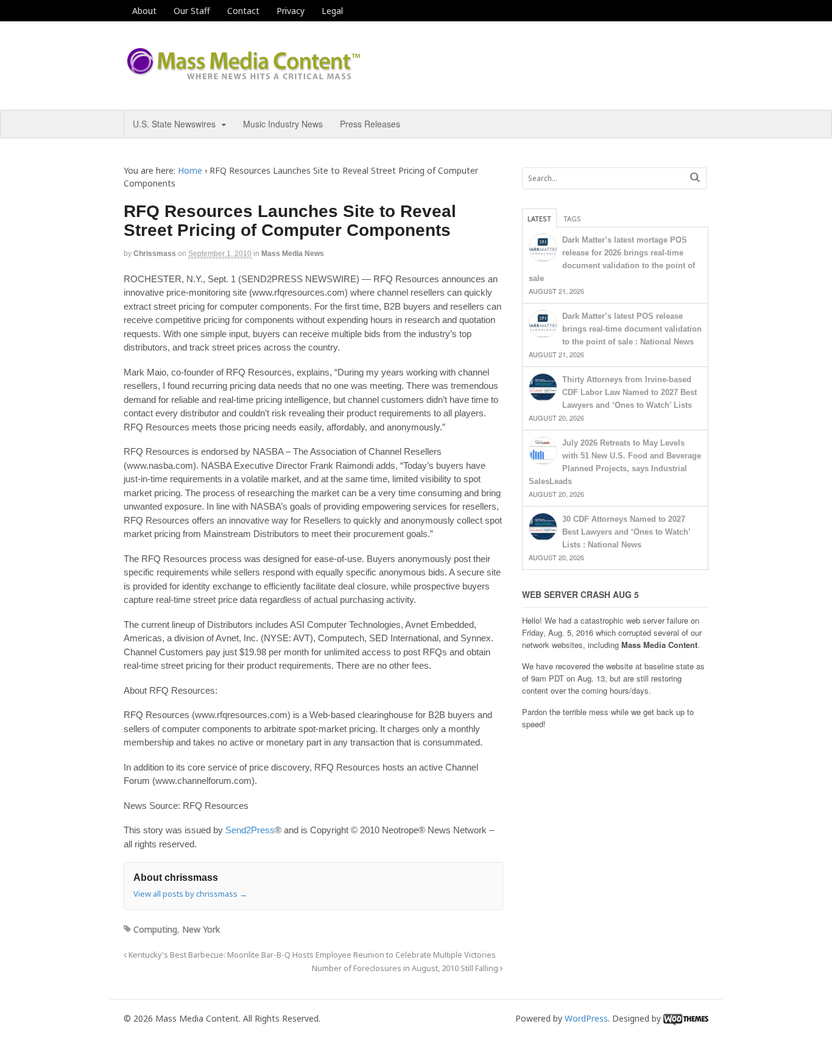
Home (190, 170)
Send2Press (250, 830)
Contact (243, 10)
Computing (155, 929)
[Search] (695, 177)
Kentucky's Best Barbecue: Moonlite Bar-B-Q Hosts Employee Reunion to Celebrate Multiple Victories (311, 955)
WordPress (586, 1018)
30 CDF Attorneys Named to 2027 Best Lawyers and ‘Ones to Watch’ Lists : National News (626, 531)
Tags (572, 218)
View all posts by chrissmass (190, 893)
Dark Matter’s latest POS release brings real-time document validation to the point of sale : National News (632, 328)
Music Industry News (283, 124)
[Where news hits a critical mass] (245, 76)
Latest (539, 218)
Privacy (291, 10)
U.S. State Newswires (174, 124)
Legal (332, 10)
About (144, 10)
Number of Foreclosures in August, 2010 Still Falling (406, 968)
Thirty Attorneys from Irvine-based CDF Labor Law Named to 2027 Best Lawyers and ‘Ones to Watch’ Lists (629, 392)
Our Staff (192, 10)
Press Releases (370, 124)
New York (201, 929)
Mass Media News (292, 253)
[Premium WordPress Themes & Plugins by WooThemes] (685, 1018)
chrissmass (154, 253)
